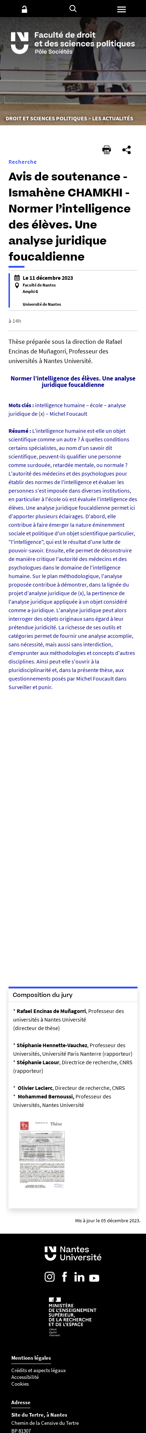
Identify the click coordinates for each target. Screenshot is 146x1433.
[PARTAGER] (126, 149)
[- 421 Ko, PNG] (41, 1191)
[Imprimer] (106, 149)
